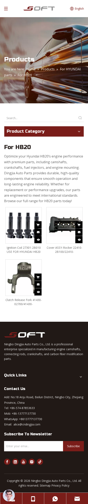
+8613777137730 (30, 419)
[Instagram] (32, 462)
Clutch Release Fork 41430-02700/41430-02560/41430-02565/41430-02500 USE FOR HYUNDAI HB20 (24, 302)
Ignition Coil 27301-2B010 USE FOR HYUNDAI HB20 (24, 250)
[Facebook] (7, 462)
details (40, 239)
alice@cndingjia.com (27, 424)
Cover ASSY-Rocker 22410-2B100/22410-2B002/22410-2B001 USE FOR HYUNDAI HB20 (64, 250)
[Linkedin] (15, 462)
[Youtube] (23, 462)
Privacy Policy (60, 485)
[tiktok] (40, 462)
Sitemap (45, 485)
